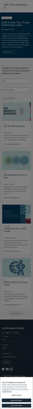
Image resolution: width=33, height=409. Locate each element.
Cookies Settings (16, 395)
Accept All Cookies (16, 405)
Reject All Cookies (16, 400)
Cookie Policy (5, 389)
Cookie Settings (7, 391)
